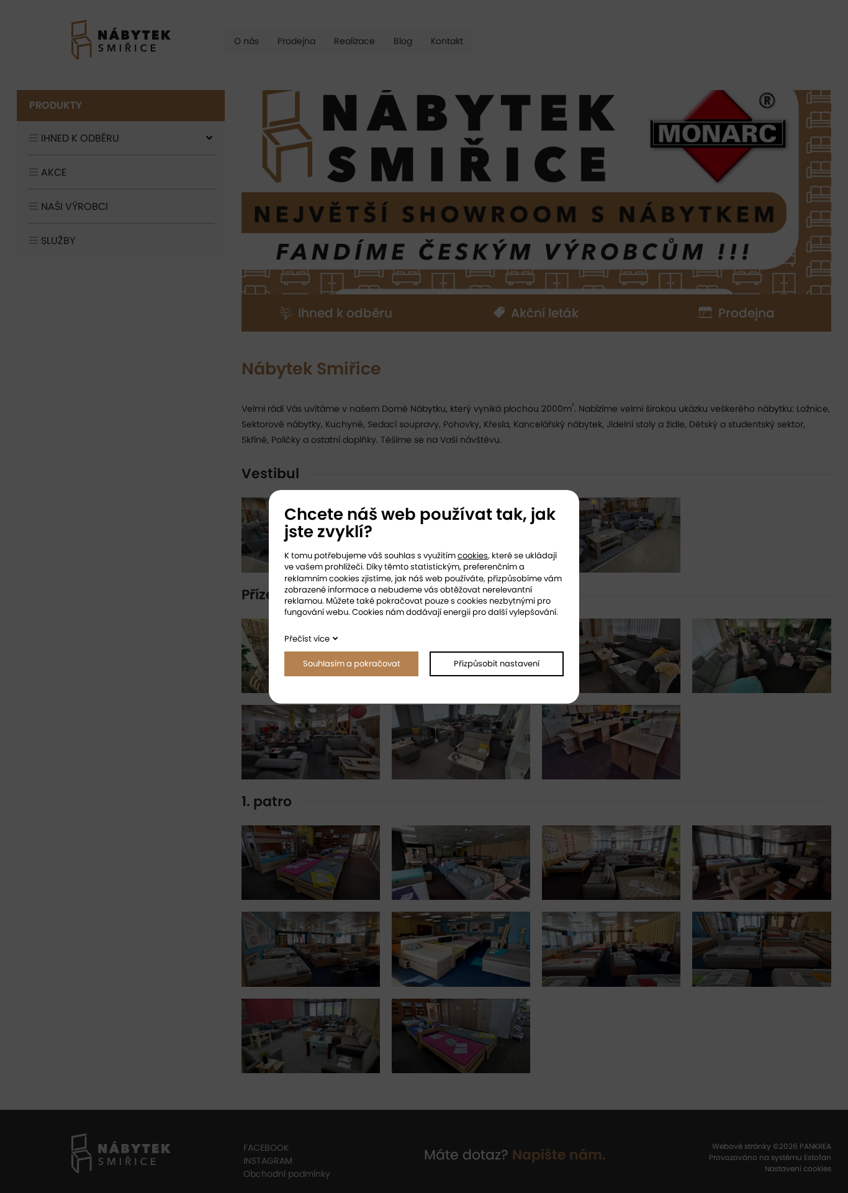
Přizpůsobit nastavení (496, 663)
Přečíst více (307, 639)
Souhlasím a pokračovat (351, 663)
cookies (473, 555)
